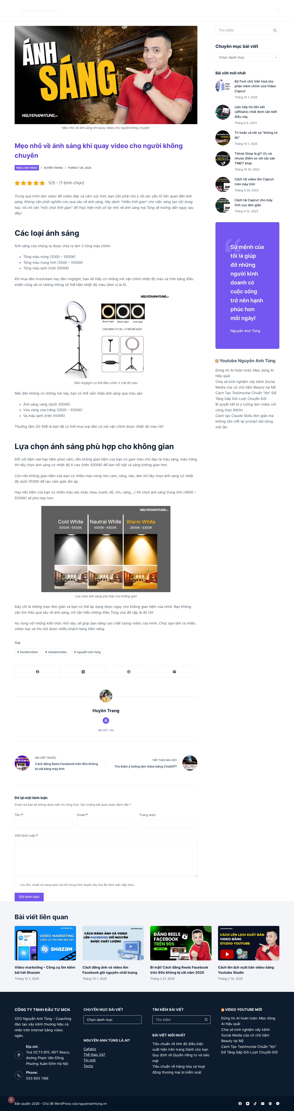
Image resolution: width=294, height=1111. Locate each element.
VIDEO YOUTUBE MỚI (243, 1009)
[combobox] (243, 30)
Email (82, 815)
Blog (105, 10)
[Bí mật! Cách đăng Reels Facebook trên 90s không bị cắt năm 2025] (181, 943)
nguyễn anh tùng (87, 652)
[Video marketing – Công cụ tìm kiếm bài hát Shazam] (45, 943)
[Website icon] (106, 720)
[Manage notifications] (11, 1099)
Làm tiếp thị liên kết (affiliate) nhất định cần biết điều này (256, 112)
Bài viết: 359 (106, 730)
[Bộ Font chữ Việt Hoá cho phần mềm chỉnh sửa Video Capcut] (222, 86)
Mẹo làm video (26, 167)
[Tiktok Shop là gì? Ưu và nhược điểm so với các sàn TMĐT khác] (222, 158)
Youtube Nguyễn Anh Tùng (247, 360)
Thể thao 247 (94, 1054)
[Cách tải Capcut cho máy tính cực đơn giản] (222, 205)
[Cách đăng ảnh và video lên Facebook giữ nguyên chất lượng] (113, 943)
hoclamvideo (27, 652)
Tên (19, 815)
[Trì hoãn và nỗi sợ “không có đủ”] (222, 137)
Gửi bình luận (29, 897)
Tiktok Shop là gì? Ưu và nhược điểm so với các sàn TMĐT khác (255, 158)
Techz (88, 1066)
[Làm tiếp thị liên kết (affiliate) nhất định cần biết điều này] (222, 112)
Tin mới (90, 1060)
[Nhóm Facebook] (270, 1103)
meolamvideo (56, 652)
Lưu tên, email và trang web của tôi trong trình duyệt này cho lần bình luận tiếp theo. (77, 884)
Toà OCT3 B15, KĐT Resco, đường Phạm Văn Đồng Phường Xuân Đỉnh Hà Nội (48, 1058)
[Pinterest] (129, 671)
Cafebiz (90, 1049)
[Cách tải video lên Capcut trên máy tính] (222, 184)
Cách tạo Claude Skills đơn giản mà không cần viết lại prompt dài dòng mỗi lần (244, 421)
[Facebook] (37, 671)
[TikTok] (255, 1103)
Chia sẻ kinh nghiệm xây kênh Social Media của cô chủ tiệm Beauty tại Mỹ (245, 1035)
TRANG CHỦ (82, 10)
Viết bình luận (26, 835)
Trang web (147, 815)
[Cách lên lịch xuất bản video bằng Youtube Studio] (248, 943)
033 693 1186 (37, 1078)
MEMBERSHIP (181, 10)
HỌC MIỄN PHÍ (152, 10)
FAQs (127, 10)
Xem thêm (209, 10)
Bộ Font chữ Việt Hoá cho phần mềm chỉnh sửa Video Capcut (255, 86)
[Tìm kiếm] (277, 10)
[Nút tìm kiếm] (275, 30)
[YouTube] (247, 1103)
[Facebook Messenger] (277, 1103)
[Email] (174, 671)
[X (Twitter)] (83, 671)
